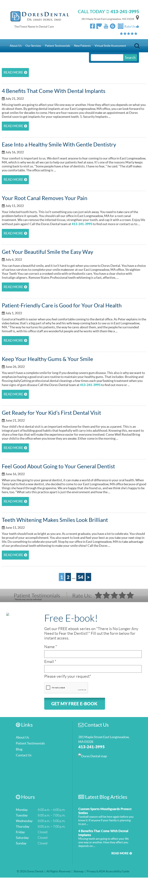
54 (80, 577)
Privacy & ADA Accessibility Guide (108, 871)
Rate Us (130, 26)
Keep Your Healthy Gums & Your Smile (47, 359)
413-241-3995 (82, 224)
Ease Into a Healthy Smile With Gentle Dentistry (59, 144)
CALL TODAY (108, 11)
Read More (13, 72)
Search (137, 47)
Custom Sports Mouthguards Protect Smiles (105, 811)
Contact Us (17, 58)
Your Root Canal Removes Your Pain (44, 198)
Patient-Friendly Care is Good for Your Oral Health (62, 305)
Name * (50, 647)
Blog (19, 749)
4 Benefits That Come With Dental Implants (53, 91)
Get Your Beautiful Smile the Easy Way (47, 252)
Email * (50, 661)
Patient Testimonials (57, 45)
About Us (16, 45)
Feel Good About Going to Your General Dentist (58, 466)
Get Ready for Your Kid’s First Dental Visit (51, 413)
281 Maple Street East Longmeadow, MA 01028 (107, 18)
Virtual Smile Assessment (110, 45)
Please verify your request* (67, 676)
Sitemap (78, 871)
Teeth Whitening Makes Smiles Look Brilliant (55, 520)
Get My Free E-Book (74, 703)
